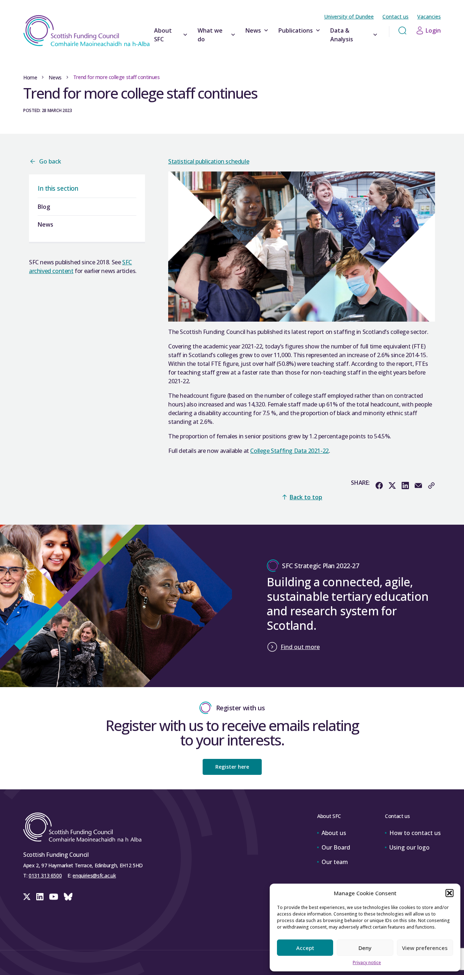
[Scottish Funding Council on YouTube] (53, 896)
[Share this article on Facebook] (379, 485)
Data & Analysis (341, 34)
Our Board (336, 847)
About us (334, 833)
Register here (232, 766)
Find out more (300, 647)
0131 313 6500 (45, 875)
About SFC (163, 34)
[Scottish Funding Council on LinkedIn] (40, 896)
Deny (365, 947)
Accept (305, 947)
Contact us (395, 16)
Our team (335, 862)
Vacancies (429, 16)
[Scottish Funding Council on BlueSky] (68, 896)
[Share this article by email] (418, 485)
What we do (210, 34)
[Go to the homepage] (86, 30)
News (253, 30)
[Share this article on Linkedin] (405, 485)
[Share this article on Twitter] (392, 485)
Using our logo (409, 847)
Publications (295, 30)
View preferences (425, 947)
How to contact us (415, 833)
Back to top (306, 497)
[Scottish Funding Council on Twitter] (26, 896)
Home (30, 77)
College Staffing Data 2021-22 (289, 451)
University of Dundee (349, 16)
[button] (449, 893)
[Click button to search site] (402, 30)
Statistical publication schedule (208, 161)
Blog (44, 207)
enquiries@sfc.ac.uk (94, 875)
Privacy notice (367, 962)
